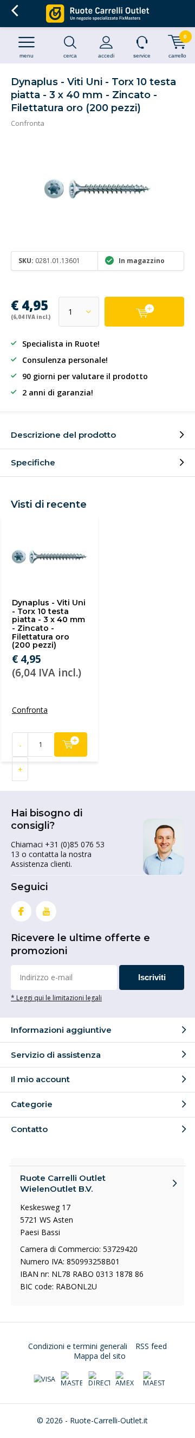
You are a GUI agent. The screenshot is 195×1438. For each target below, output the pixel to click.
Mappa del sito (100, 1356)
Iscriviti (152, 977)
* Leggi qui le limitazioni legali (56, 997)
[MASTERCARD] (71, 1379)
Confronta (27, 123)
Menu (27, 56)
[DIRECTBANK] (99, 1379)
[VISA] (44, 1379)
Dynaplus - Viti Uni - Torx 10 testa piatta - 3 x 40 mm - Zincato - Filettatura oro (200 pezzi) (49, 624)
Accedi (106, 56)
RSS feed (151, 1346)
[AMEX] (126, 1379)
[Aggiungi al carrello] (144, 312)
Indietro (14, 11)
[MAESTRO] (154, 1379)
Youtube (46, 911)
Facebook (21, 911)
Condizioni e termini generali (77, 1346)
